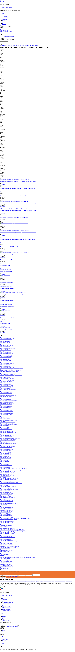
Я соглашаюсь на (9, 576)
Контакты (3, 21)
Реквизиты (5, 15)
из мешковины (4, 608)
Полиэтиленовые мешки (4, 29)
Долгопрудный (54, 581)
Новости (3, 630)
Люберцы (18, 581)
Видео (3, 613)
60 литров (3, 597)
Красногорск (22, 581)
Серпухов (39, 581)
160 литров (3, 601)
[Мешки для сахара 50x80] (4, 321)
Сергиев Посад (63, 581)
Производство (4, 24)
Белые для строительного (6, 603)
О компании (4, 616)
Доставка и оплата (5, 618)
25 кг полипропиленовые (6, 611)
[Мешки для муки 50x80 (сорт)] (5, 327)
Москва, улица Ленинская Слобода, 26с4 (6, 7)
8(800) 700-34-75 (2, 573)
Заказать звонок (2, 1)
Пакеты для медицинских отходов (5, 32)
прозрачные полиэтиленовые (6, 607)
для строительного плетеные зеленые (7, 602)
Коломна (29, 581)
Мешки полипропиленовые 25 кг (9, 36)
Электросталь (26, 581)
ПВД (3, 605)
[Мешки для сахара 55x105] (4, 263)
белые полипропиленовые (6, 609)
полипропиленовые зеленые (6, 610)
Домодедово (36, 581)
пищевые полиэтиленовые (6, 606)
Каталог (3, 22)
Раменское (49, 581)
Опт (2, 23)
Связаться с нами (2, 184)
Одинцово (32, 581)
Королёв (12, 581)
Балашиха (4, 581)
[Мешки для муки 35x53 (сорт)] (5, 275)
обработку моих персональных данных (12, 576)
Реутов (60, 581)
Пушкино (57, 581)
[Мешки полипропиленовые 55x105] (6, 298)
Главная (3, 13)
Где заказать (4, 619)
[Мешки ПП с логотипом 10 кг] (5, 310)
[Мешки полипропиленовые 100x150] (6, 286)
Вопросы (3, 20)
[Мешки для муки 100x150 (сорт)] (5, 269)
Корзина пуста (2, 25)
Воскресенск (68, 581)
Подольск (7, 581)
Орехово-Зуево (46, 581)
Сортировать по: (2, 39)
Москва (1, 581)
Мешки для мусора (3, 28)
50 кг (3, 604)
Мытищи (15, 581)
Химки (10, 581)
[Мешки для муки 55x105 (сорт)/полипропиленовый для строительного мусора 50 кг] (13, 292)
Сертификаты (4, 629)
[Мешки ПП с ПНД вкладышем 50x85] (6, 304)
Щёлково (42, 581)
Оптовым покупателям (5, 620)
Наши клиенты (6, 17)
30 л (2, 598)
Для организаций (4, 19)
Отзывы (3, 18)
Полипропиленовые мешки (4, 30)
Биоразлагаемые (4, 599)
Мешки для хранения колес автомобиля (6, 31)
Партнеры (5, 16)
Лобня (71, 581)
